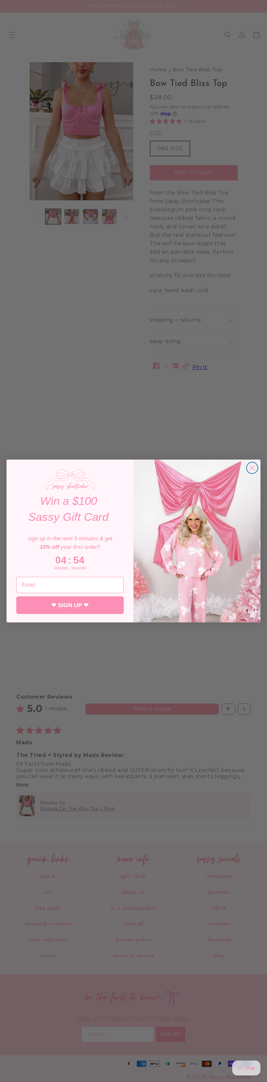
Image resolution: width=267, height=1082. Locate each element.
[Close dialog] (252, 468)
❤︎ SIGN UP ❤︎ (70, 605)
